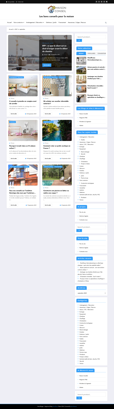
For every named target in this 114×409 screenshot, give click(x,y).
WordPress (55, 406)
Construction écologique (87, 183)
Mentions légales (83, 216)
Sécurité (83, 154)
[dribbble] (102, 2)
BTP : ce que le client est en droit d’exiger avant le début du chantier (54, 48)
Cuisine (81, 166)
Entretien (82, 170)
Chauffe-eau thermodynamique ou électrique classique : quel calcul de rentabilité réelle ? (96, 59)
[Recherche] (106, 23)
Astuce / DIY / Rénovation (16, 166)
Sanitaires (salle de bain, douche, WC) (90, 194)
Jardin (82, 176)
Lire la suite (47, 65)
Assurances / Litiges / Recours (77, 22)
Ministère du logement (85, 121)
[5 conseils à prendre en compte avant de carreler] (23, 85)
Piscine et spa (58, 166)
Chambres (12, 122)
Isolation (26, 166)
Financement (62, 22)
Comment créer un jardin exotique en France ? (56, 147)
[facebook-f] (96, 2)
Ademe (81, 125)
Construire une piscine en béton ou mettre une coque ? (56, 191)
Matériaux (82, 192)
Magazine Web (83, 118)
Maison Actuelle (83, 114)
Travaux (81, 200)
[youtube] (107, 2)
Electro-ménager (85, 152)
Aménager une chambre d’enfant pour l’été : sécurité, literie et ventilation (95, 77)
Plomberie (83, 197)
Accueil (9, 22)
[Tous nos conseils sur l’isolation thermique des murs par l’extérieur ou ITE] (23, 175)
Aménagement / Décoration (34, 22)
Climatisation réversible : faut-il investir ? (95, 87)
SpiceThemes (74, 406)
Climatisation (84, 161)
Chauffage (82, 159)
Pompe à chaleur (85, 164)
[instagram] (104, 2)
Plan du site (82, 212)
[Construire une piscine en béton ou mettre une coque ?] (57, 175)
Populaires (91, 53)
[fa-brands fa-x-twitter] (99, 2)
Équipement (62, 77)
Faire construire (18, 22)
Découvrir (82, 168)
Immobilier (82, 188)
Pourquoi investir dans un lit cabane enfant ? (22, 147)
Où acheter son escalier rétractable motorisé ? (55, 102)
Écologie (82, 147)
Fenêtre (83, 140)
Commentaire (101, 53)
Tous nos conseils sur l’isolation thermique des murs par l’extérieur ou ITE (21, 191)
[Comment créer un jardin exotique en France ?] (57, 130)
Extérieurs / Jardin (51, 22)
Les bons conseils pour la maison (56, 16)
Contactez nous (83, 220)
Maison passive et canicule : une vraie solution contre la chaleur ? (96, 68)
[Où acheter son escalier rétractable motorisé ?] (57, 85)
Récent (81, 53)
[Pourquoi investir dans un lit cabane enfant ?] (23, 130)
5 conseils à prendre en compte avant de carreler (22, 102)
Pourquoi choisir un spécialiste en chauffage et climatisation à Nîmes (96, 96)
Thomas (46, 54)
